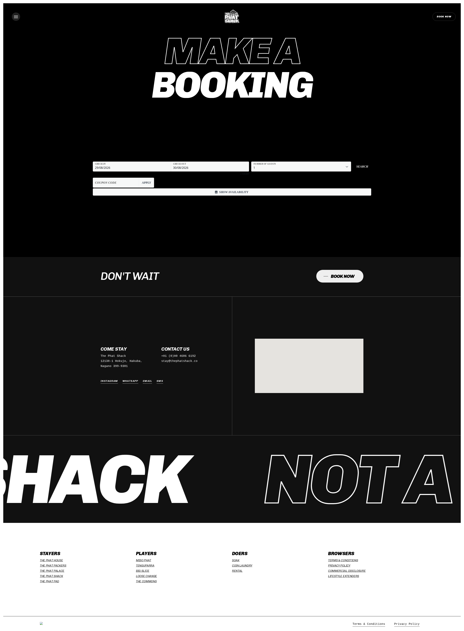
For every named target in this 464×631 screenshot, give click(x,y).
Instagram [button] (109, 381)
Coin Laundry (242, 565)
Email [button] (147, 381)
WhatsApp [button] (130, 381)
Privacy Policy (339, 565)
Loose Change (146, 576)
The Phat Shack (51, 576)
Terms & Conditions (343, 560)
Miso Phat (143, 560)
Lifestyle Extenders (343, 576)
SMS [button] (160, 381)
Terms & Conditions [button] (369, 624)
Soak (235, 560)
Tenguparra (145, 565)
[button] (16, 17)
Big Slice (142, 571)
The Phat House (51, 560)
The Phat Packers (53, 565)
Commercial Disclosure (347, 571)
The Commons (146, 581)
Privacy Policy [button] (407, 624)
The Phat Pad (49, 581)
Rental (237, 571)
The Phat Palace (52, 571)
